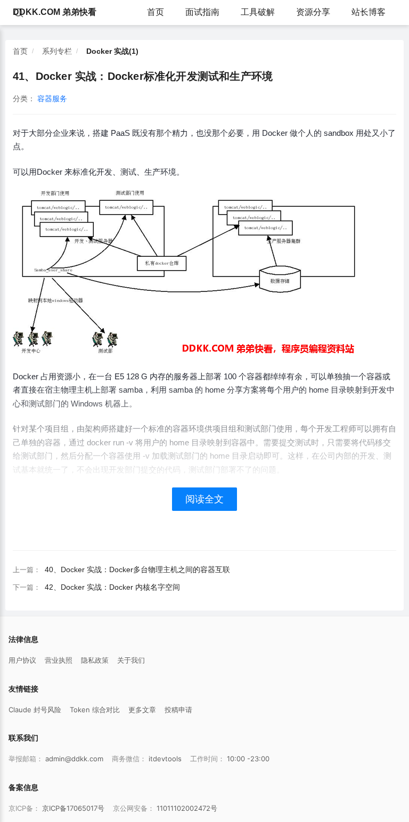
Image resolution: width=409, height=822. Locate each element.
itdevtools (165, 758)
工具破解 (258, 12)
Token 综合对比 (95, 709)
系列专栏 (57, 51)
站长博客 (368, 12)
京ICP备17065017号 (73, 808)
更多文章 (142, 709)
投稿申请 (178, 709)
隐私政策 (95, 660)
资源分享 (313, 12)
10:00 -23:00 (248, 758)
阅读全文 (204, 499)
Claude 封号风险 (35, 709)
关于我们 (131, 660)
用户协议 (22, 660)
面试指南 (202, 12)
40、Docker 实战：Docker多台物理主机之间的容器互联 (137, 569)
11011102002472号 (187, 808)
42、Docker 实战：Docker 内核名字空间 (112, 587)
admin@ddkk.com (74, 758)
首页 (155, 12)
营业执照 (58, 660)
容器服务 (52, 98)
